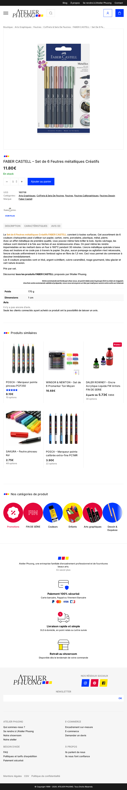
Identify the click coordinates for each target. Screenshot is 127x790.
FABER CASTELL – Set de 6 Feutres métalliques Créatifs (89, 27)
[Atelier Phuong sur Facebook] (104, 683)
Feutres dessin (107, 195)
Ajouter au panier (41, 181)
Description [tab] (12, 225)
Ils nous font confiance (77, 756)
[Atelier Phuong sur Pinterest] (94, 683)
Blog (65, 3)
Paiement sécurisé (13, 760)
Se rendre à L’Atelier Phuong (97, 3)
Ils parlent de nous (75, 752)
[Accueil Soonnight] (27, 13)
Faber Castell (25, 199)
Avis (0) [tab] (55, 225)
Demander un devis (75, 735)
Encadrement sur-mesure (79, 727)
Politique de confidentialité (45, 776)
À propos (75, 3)
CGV (26, 776)
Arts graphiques (23, 27)
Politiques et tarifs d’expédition (20, 756)
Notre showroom (12, 735)
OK (120, 698)
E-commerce (72, 731)
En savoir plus (63, 570)
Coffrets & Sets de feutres (57, 27)
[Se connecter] (108, 13)
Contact (119, 3)
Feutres (37, 27)
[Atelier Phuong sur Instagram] (85, 683)
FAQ (5, 752)
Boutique (8, 27)
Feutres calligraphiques (86, 195)
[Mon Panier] (119, 13)
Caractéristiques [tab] (35, 225)
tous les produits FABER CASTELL (35, 274)
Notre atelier (10, 739)
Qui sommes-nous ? (14, 727)
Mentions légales (12, 776)
